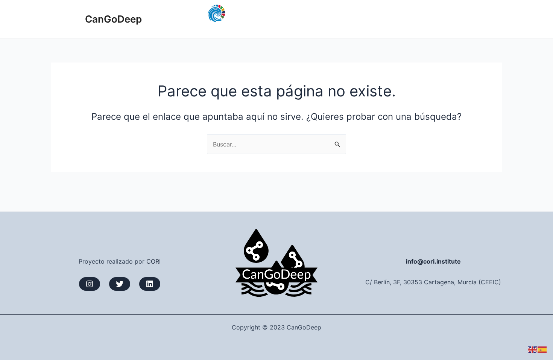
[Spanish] (542, 349)
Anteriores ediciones (373, 19)
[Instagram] (89, 284)
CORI (153, 261)
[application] (406, 19)
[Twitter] (119, 284)
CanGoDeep (113, 19)
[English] (533, 349)
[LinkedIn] (149, 284)
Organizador (439, 19)
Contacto (482, 19)
